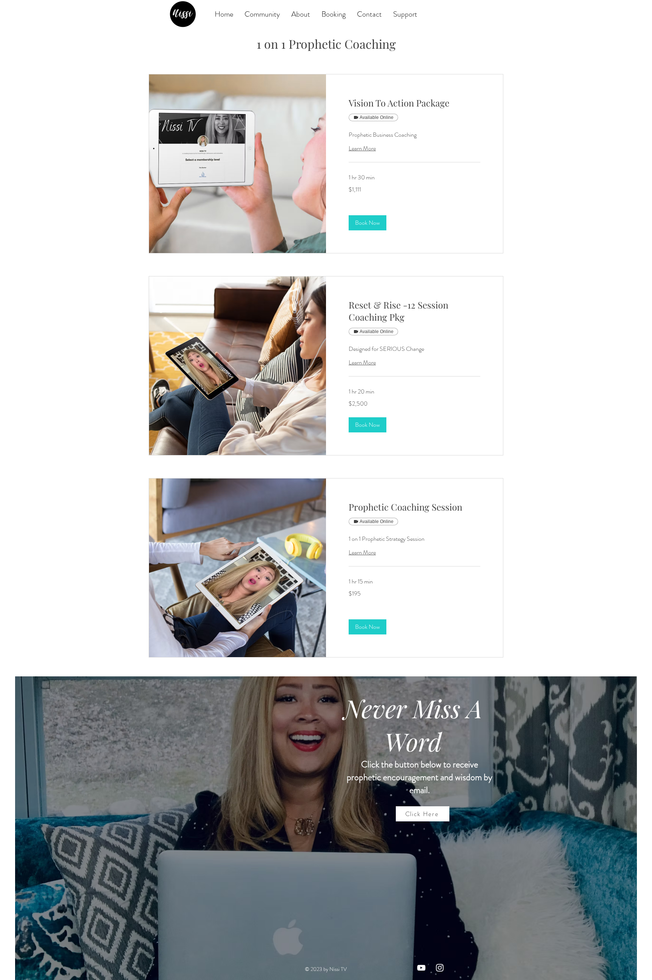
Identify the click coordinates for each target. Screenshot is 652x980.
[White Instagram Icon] (440, 968)
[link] (414, 103)
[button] (367, 222)
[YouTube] (421, 968)
